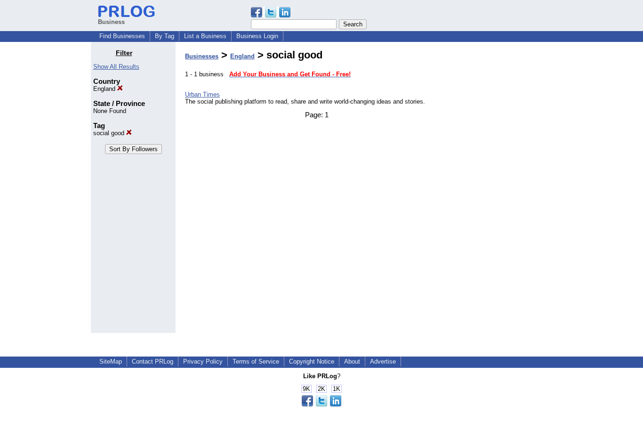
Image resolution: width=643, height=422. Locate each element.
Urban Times (202, 94)
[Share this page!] (270, 15)
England (105, 88)
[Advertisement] (504, 190)
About (352, 361)
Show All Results (116, 66)
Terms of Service (256, 361)
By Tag (164, 36)
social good (109, 133)
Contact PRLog (152, 361)
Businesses (201, 56)
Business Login (257, 36)
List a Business (205, 36)
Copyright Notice (311, 361)
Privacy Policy (203, 361)
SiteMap (110, 361)
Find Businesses (122, 36)
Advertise (383, 361)
